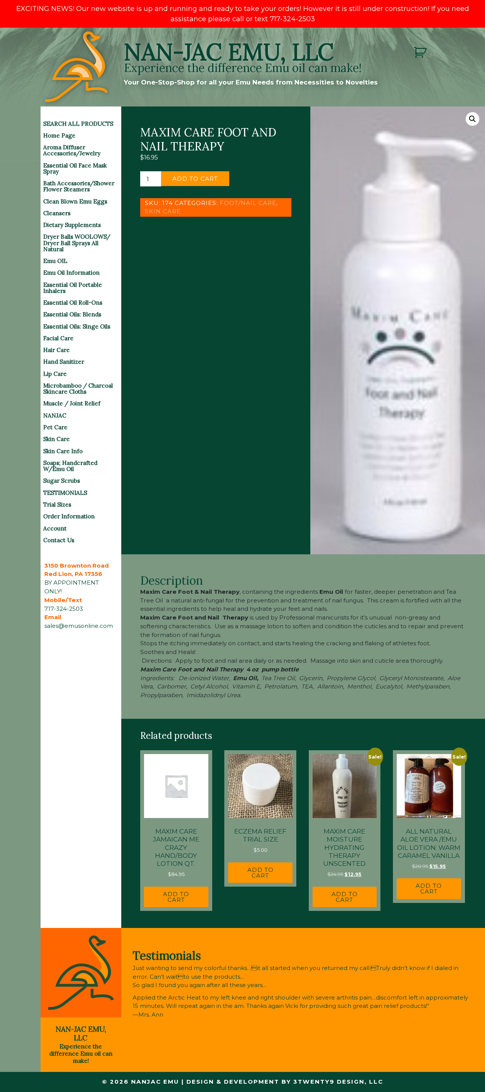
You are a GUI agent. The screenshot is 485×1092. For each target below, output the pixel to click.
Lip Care (55, 373)
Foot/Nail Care (248, 203)
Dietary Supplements (72, 224)
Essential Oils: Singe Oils (76, 326)
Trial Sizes (57, 504)
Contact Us (58, 540)
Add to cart (195, 178)
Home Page (59, 135)
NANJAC (54, 415)
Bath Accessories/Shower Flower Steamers (78, 186)
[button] (472, 119)
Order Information (69, 516)
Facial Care (58, 338)
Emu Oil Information (71, 272)
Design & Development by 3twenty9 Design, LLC (284, 1081)
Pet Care (55, 427)
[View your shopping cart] (421, 52)
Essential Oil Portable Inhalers (72, 287)
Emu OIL (55, 260)
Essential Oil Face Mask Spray (75, 168)
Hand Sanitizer (63, 361)
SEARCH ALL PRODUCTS (78, 123)
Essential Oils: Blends (72, 314)
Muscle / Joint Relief (71, 403)
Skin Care (56, 439)
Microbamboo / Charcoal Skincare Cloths (78, 388)
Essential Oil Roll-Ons (72, 302)
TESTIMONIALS (65, 492)
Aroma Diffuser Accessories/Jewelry (71, 150)
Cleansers (56, 213)
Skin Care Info (63, 451)
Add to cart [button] (176, 896)
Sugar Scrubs (61, 480)
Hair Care (56, 350)
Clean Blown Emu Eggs (75, 201)
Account (55, 528)
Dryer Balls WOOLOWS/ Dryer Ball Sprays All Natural (76, 242)
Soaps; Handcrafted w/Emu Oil (70, 465)
